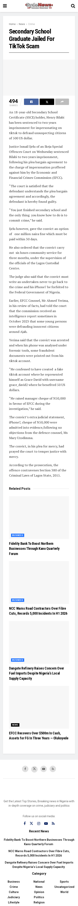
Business (17, 535)
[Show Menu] (5, 6)
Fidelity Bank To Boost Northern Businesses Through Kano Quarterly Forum (34, 548)
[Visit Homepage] (39, 6)
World (64, 892)
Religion (39, 902)
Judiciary (13, 897)
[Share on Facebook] (31, 102)
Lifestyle (13, 902)
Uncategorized (64, 886)
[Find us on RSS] (53, 769)
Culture (14, 892)
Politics (39, 897)
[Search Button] (73, 6)
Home (12, 24)
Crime (31, 24)
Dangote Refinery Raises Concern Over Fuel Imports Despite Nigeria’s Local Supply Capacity (36, 673)
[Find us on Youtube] (43, 769)
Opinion (39, 892)
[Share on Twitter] (47, 102)
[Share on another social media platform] (62, 102)
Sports (64, 881)
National (39, 881)
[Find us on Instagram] (38, 823)
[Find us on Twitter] (34, 769)
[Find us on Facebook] (25, 769)
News (22, 24)
